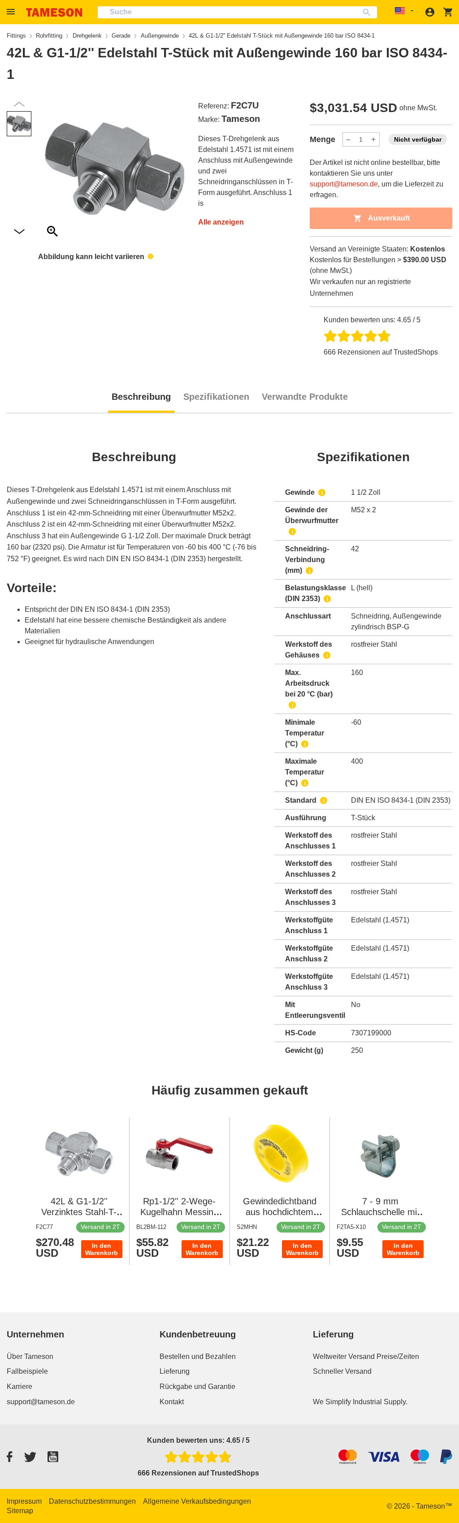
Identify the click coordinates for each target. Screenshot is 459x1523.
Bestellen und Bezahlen (198, 1356)
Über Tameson (30, 1356)
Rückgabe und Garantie (197, 1386)
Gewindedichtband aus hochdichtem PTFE (279, 1212)
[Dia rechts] (19, 104)
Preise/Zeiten (398, 1356)
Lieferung (175, 1371)
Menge (322, 139)
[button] (12, 12)
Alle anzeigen (221, 222)
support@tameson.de (344, 184)
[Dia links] (19, 231)
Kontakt (172, 1402)
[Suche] (368, 12)
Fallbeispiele (27, 1371)
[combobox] (237, 12)
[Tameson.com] (54, 12)
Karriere (19, 1386)
